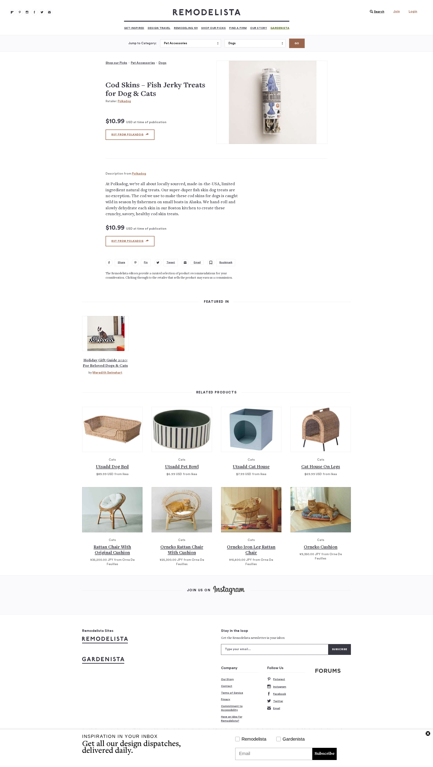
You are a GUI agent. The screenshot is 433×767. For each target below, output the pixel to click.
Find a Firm (238, 28)
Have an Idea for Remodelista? (231, 718)
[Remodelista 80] (19, 12)
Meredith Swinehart (107, 372)
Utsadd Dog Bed (112, 467)
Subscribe (324, 753)
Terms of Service (232, 692)
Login (413, 11)
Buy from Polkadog (127, 134)
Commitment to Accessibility (232, 708)
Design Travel (159, 28)
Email (276, 708)
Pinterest (279, 679)
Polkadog (124, 101)
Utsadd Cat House (251, 467)
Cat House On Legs (320, 467)
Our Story (258, 28)
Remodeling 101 (186, 28)
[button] (376, 11)
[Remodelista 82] (34, 12)
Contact (226, 686)
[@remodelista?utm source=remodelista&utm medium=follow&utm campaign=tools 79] (12, 12)
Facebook (279, 694)
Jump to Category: (142, 43)
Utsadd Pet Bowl (182, 467)
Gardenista (279, 28)
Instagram (279, 686)
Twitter (278, 701)
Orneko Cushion (320, 547)
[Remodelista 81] (27, 12)
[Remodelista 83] (42, 12)
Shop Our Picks (213, 28)
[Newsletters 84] (49, 12)
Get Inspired (134, 28)
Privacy (225, 699)
